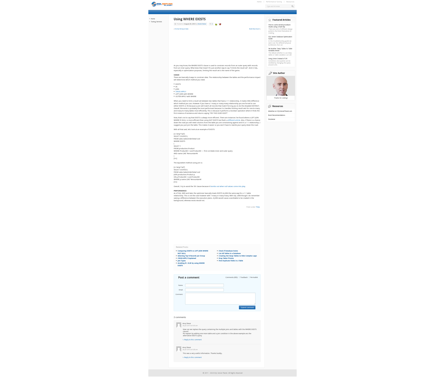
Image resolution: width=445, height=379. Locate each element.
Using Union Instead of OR (277, 59)
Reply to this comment (193, 339)
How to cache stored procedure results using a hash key (279, 26)
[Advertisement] (217, 48)
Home (259, 2)
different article (234, 120)
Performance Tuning (274, 2)
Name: (180, 285)
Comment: (179, 294)
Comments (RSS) (232, 277)
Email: (181, 290)
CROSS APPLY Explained (187, 258)
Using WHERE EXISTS (190, 19)
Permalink (254, 277)
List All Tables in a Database (230, 253)
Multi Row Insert (254, 29)
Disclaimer (271, 119)
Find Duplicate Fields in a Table (231, 261)
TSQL (258, 207)
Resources (290, 2)
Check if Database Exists (228, 251)
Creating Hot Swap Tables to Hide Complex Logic (238, 256)
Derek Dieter (202, 24)
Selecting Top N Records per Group (191, 256)
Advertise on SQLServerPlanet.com (280, 111)
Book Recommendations (276, 115)
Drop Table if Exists (226, 258)
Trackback (244, 277)
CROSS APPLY (180, 91)
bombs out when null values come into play (228, 186)
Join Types (182, 261)
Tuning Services (156, 22)
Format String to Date (181, 29)
